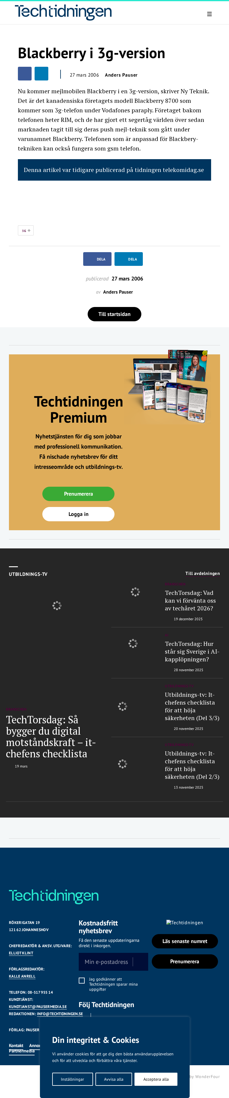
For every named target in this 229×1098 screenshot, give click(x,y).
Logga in (79, 514)
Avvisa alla (113, 1079)
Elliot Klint (21, 953)
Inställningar (72, 1079)
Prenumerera (78, 493)
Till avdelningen (202, 573)
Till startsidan (114, 314)
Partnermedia (22, 1051)
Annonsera (39, 1045)
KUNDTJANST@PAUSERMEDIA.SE (38, 1006)
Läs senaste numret (185, 941)
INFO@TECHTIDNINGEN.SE (60, 1013)
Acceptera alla (156, 1079)
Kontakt (16, 1045)
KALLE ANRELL (22, 976)
